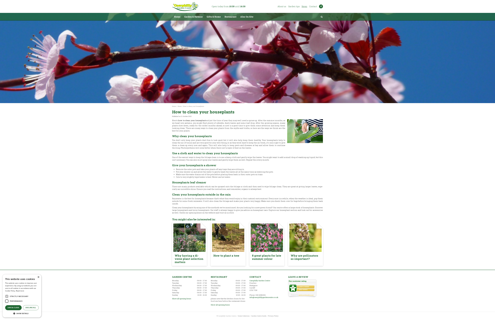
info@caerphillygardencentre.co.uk (263, 297)
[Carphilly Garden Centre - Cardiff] (185, 6)
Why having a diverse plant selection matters (189, 259)
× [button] (38, 277)
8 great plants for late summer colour (266, 257)
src (321, 16)
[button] (22, 313)
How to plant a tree (226, 255)
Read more (20, 291)
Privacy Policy (273, 316)
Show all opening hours (181, 298)
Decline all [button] (31, 307)
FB (321, 6)
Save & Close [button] (13, 307)
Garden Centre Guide (258, 316)
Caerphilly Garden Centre (259, 280)
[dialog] (22, 295)
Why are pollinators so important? (304, 257)
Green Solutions (244, 316)
